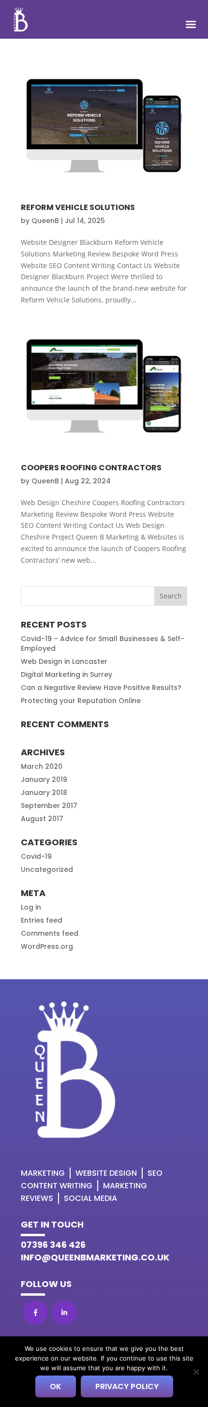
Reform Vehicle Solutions (78, 207)
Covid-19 (36, 856)
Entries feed (41, 920)
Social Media (90, 1198)
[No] (196, 1372)
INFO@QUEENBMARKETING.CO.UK (95, 1257)
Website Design (106, 1173)
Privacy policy (127, 1386)
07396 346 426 (53, 1245)
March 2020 (41, 766)
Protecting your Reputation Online (81, 700)
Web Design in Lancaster (64, 661)
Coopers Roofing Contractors (91, 467)
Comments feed (49, 933)
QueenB (45, 220)
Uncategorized (47, 869)
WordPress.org (47, 946)
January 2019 (44, 779)
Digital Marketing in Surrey (66, 674)
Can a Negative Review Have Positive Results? (101, 687)
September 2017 (49, 805)
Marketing (43, 1173)
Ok (55, 1386)
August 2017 (42, 818)
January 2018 (44, 792)
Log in (31, 907)
